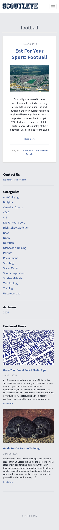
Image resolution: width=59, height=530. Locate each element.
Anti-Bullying (11, 197)
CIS (5, 217)
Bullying (8, 202)
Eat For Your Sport (30, 150)
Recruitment (10, 258)
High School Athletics (16, 227)
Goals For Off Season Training (21, 448)
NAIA (6, 232)
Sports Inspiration (14, 273)
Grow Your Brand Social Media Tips (24, 370)
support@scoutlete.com (14, 179)
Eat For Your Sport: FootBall (29, 54)
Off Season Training (14, 248)
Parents (29, 154)
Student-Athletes (13, 278)
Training (8, 288)
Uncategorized (11, 293)
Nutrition (44, 150)
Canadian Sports (13, 207)
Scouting (8, 263)
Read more (29, 138)
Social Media (10, 268)
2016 (6, 312)
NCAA (6, 238)
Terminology (10, 283)
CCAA (6, 212)
